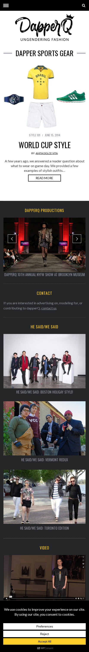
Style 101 (34, 135)
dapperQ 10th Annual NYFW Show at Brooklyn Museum (44, 274)
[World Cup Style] (44, 96)
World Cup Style (45, 144)
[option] (44, 247)
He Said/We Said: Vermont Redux (44, 460)
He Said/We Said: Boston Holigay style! (44, 392)
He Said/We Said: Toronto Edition (44, 528)
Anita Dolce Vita (47, 153)
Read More (44, 178)
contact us (49, 308)
